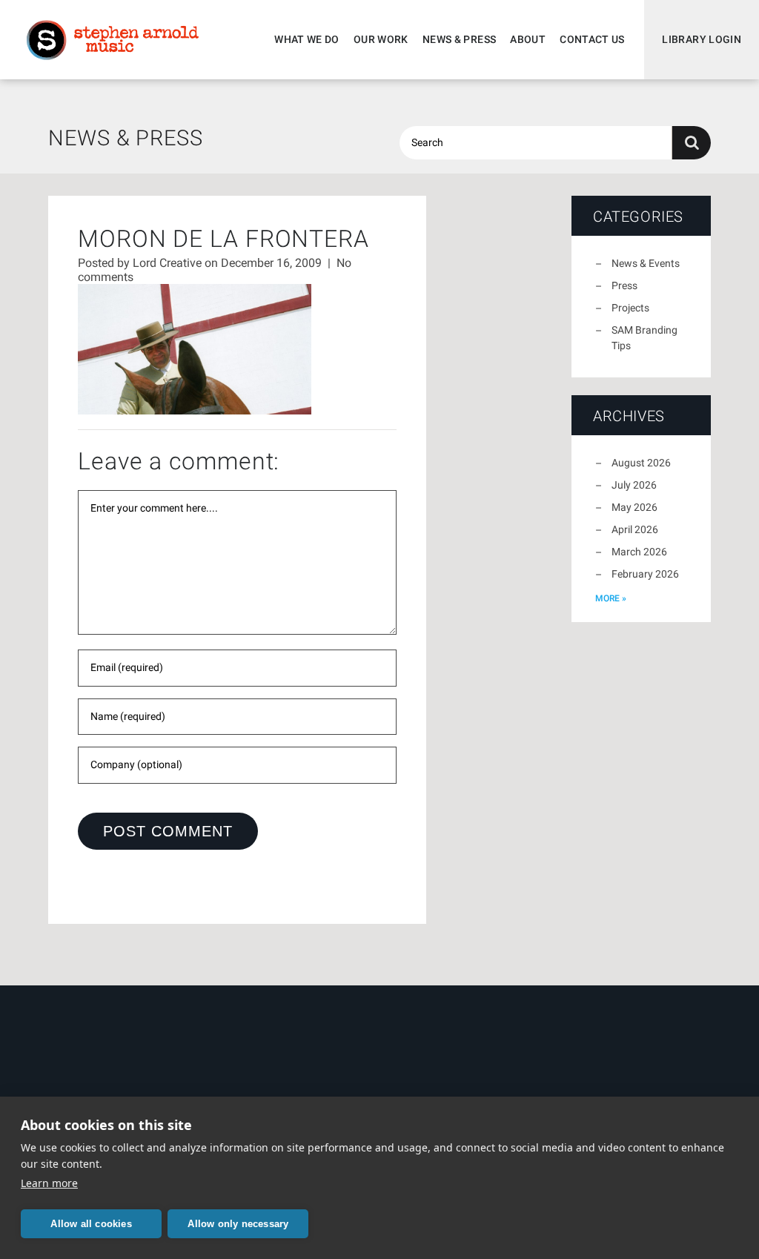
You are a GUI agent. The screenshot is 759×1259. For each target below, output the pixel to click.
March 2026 (639, 552)
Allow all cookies (90, 1223)
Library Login (701, 39)
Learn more (49, 1183)
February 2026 (645, 574)
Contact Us (592, 39)
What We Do (306, 39)
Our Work (381, 39)
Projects (630, 308)
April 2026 (634, 529)
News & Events (645, 263)
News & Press (459, 39)
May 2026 (634, 507)
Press (624, 285)
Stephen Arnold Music (113, 40)
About (528, 39)
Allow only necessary (238, 1223)
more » (610, 598)
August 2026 (641, 463)
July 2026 (634, 485)
